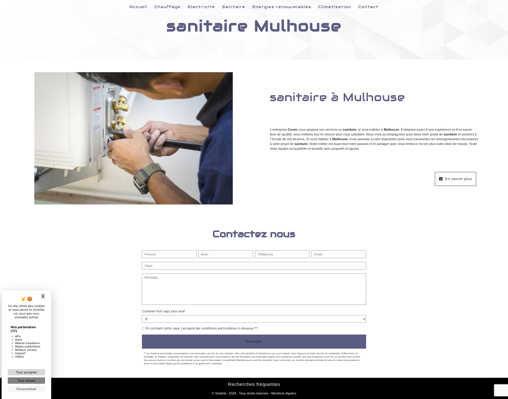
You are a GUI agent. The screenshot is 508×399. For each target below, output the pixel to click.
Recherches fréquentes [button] (254, 384)
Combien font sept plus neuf (163, 311)
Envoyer (254, 341)
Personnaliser (26, 389)
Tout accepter (26, 372)
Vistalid (220, 393)
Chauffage (168, 6)
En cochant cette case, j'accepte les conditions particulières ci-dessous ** (202, 328)
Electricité (201, 6)
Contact (368, 6)
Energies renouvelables (281, 6)
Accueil (138, 6)
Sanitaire (233, 6)
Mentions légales (283, 393)
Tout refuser (26, 381)
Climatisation (334, 6)
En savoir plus (458, 179)
